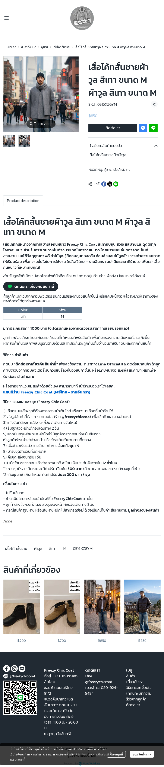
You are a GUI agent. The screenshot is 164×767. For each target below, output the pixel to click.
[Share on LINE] (115, 184)
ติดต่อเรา (112, 128)
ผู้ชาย (44, 47)
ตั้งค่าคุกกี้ (116, 754)
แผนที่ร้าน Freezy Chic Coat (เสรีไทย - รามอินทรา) (46, 392)
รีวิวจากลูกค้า (136, 699)
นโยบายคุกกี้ (17, 759)
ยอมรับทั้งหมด (141, 754)
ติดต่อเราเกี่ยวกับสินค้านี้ (34, 286)
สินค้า (130, 676)
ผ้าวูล (38, 548)
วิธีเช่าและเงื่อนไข (138, 687)
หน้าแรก (11, 47)
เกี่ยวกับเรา (134, 682)
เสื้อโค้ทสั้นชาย (61, 47)
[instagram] (14, 668)
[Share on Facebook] (103, 184)
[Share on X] (109, 184)
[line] (22, 668)
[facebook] (6, 668)
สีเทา (52, 548)
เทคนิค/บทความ (138, 693)
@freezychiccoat (98, 682)
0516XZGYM (82, 548)
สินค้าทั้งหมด (28, 47)
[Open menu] (6, 18)
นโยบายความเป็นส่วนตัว (95, 754)
